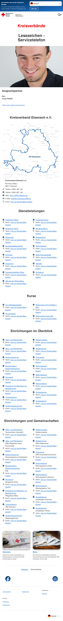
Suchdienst (40, 272)
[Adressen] (16, 540)
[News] (46, 540)
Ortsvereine (40, 357)
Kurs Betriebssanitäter (13, 305)
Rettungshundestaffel (43, 255)
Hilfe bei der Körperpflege (14, 281)
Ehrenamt (9, 255)
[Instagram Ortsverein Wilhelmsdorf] (55, 578)
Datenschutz (6, 605)
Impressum (6, 602)
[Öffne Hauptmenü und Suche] (60, 15)
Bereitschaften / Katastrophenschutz (12, 367)
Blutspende (9, 237)
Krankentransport (42, 220)
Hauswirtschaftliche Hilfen (14, 272)
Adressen (7, 552)
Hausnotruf (9, 263)
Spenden (39, 263)
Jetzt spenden (7, 592)
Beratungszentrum (12, 357)
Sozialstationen (41, 392)
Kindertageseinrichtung (13, 406)
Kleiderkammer (41, 348)
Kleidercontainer (41, 340)
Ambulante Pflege (11, 220)
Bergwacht (9, 377)
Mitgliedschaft (41, 237)
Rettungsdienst (41, 246)
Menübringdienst (42, 228)
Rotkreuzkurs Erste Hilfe (44, 316)
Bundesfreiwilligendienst (14, 246)
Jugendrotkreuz (11, 397)
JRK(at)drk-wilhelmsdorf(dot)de (13, 105)
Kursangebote (10, 313)
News (35, 552)
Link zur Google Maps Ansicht (21, 201)
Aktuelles (44, 594)
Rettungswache (41, 366)
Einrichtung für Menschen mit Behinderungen (16, 387)
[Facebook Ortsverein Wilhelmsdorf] (7, 578)
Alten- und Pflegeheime (13, 340)
